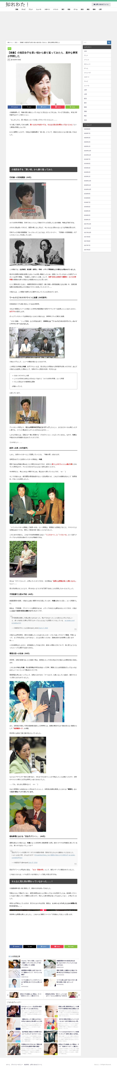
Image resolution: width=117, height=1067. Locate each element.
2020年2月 (87, 142)
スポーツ (47, 9)
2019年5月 (87, 163)
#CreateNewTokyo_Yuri (42, 855)
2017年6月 (87, 249)
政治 (82, 9)
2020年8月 (87, 129)
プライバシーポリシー (17, 1064)
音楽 (69, 9)
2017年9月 (87, 236)
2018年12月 (87, 180)
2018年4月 (87, 211)
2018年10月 (87, 189)
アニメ (31, 9)
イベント (55, 9)
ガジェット (87, 64)
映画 (85, 107)
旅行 (63, 9)
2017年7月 (87, 245)
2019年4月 (87, 167)
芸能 (17, 9)
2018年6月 (87, 206)
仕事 (85, 90)
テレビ (23, 9)
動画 (94, 9)
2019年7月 (87, 159)
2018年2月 (87, 215)
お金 (85, 51)
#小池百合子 (64, 855)
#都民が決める (55, 855)
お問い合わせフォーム (101, 4)
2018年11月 (87, 185)
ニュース (38, 9)
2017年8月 (87, 241)
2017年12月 (87, 224)
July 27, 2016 (33, 862)
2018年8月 (87, 198)
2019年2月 (87, 172)
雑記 (88, 9)
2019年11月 (87, 155)
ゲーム (76, 9)
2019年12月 (87, 150)
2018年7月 (87, 202)
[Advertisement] (58, 25)
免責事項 (26, 1064)
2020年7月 (87, 133)
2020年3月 (87, 137)
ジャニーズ (87, 72)
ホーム (8, 1064)
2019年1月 (87, 176)
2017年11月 (87, 228)
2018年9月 (87, 193)
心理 (100, 9)
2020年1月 (87, 146)
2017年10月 (87, 232)
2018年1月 (87, 219)
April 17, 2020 (43, 628)
